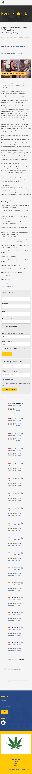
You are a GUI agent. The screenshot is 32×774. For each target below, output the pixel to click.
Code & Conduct (16, 769)
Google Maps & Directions (7, 286)
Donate (16, 765)
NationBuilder (27, 769)
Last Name (5, 303)
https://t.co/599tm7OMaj (14, 405)
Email (3, 311)
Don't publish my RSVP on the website (15, 349)
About (16, 758)
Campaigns (16, 756)
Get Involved (16, 759)
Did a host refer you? (7, 341)
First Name (5, 296)
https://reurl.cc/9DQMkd (14, 411)
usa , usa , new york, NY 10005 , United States (11, 33)
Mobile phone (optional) (8, 318)
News (16, 763)
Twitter (13, 383)
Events (25, 680)
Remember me (9, 379)
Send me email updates (11, 326)
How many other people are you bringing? (13, 333)
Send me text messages (11, 330)
